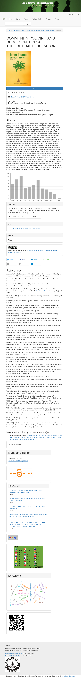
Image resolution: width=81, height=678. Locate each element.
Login (77, 14)
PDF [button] (34, 88)
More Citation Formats (16, 217)
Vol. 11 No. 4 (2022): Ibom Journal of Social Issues (38, 30)
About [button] (57, 19)
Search (27, 24)
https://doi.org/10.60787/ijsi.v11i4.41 (22, 97)
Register (70, 14)
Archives (26, 19)
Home (11, 19)
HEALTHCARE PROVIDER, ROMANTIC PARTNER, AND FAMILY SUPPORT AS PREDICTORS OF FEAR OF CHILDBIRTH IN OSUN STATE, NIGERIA (27, 524)
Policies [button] (48, 19)
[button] (12, 259)
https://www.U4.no (41, 291)
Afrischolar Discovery (68, 676)
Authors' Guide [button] (37, 19)
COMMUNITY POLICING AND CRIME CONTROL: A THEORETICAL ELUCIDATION (25, 491)
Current (18, 19)
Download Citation (33, 217)
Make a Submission (15, 445)
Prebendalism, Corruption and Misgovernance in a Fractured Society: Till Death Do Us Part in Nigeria (28, 515)
